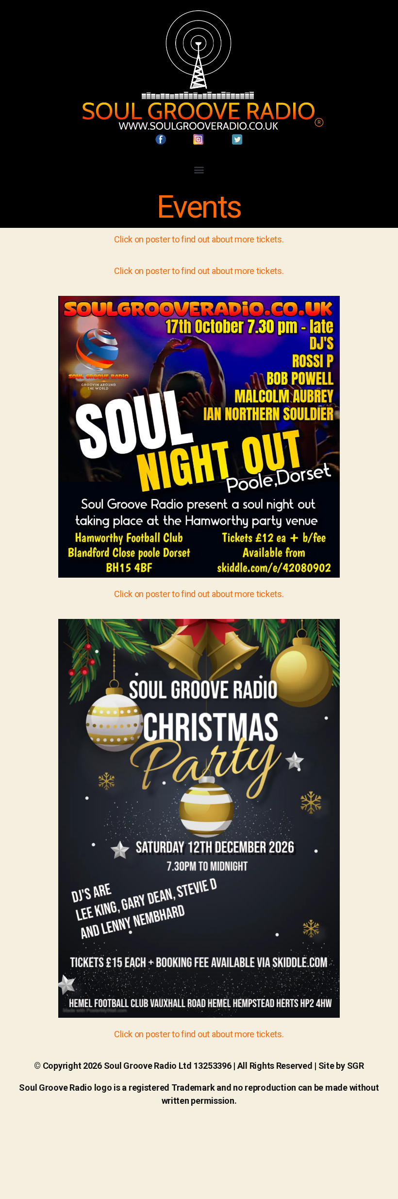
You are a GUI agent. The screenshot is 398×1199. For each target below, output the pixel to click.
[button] (199, 169)
